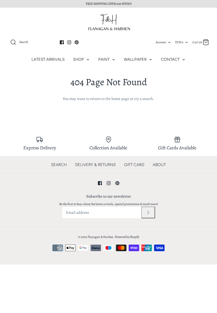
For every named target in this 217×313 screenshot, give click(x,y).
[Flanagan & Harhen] (108, 22)
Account (161, 42)
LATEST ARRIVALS (48, 59)
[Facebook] (62, 42)
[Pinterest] (77, 42)
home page (120, 98)
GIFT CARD (134, 164)
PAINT (104, 59)
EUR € (179, 42)
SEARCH (59, 164)
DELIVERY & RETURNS (95, 164)
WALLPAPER (136, 59)
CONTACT (171, 59)
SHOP (79, 59)
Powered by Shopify (127, 237)
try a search (143, 98)
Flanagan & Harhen (100, 237)
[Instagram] (69, 42)
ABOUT (159, 164)
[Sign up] (148, 212)
